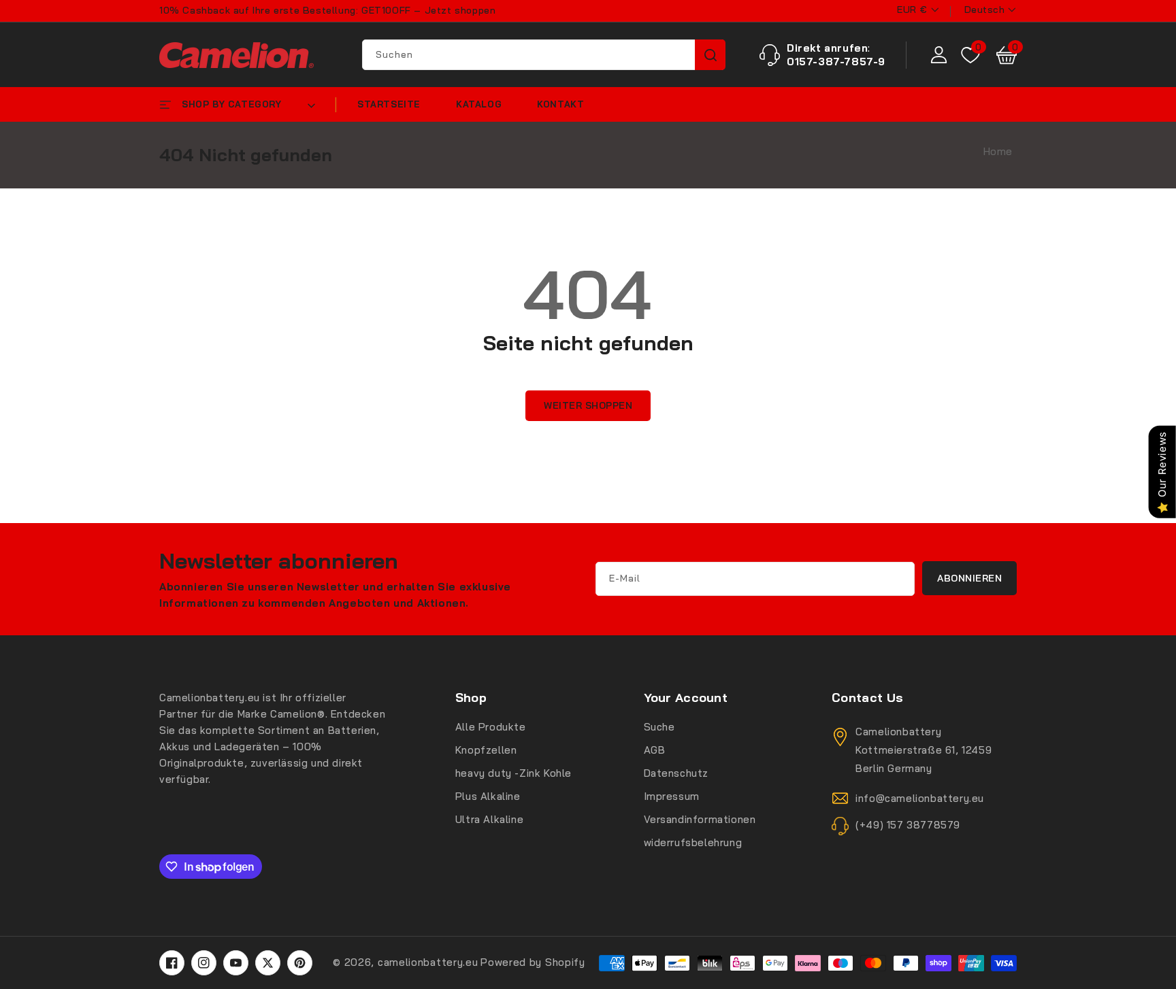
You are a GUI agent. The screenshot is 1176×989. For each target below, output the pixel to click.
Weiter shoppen (588, 405)
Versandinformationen (700, 819)
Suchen (710, 54)
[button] (1006, 55)
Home (998, 151)
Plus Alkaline (488, 796)
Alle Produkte (490, 726)
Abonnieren (969, 578)
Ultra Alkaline (489, 819)
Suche (659, 726)
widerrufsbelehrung (693, 842)
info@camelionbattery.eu (919, 798)
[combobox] (543, 54)
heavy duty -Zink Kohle (513, 773)
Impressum (672, 796)
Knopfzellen (486, 749)
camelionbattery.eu (428, 962)
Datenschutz (676, 773)
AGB (655, 749)
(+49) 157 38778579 (907, 824)
